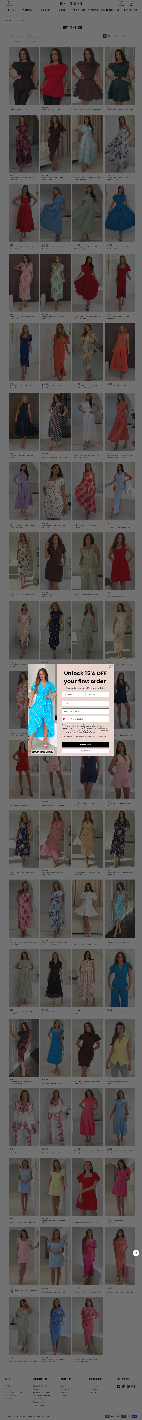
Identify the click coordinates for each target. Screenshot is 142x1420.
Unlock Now (85, 745)
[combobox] (66, 719)
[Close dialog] (111, 667)
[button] (136, 1253)
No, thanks (85, 750)
